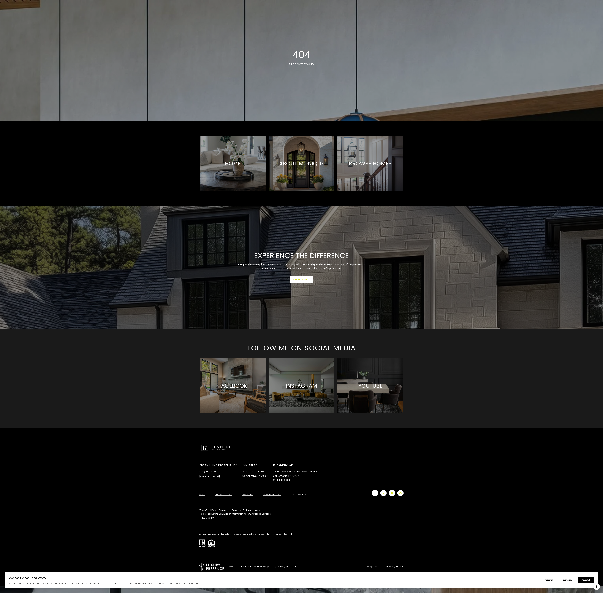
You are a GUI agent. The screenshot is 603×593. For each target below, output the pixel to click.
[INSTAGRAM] (383, 493)
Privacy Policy (395, 566)
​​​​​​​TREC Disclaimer (207, 518)
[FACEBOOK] (375, 493)
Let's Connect (299, 494)
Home (202, 494)
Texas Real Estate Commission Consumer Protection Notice (230, 510)
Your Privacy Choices (301, 589)
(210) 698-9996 (281, 480)
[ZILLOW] (400, 493)
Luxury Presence (288, 566)
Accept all (586, 580)
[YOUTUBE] (392, 493)
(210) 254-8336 (207, 471)
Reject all (549, 580)
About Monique (223, 494)
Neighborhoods (272, 494)
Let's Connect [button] (301, 279)
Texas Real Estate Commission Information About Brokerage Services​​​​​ (235, 514)
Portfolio (247, 494)
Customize (567, 580)
